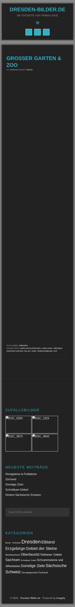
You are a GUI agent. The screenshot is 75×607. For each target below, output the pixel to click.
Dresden (23, 345)
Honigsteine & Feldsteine (21, 474)
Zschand (10, 479)
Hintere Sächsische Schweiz (23, 494)
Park (34, 351)
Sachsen (12, 560)
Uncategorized (29, 572)
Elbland (48, 542)
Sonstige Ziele (14, 484)
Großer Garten (14, 351)
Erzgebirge (15, 548)
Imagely (60, 598)
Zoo (55, 351)
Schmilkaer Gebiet (16, 489)
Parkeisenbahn (44, 351)
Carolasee (47, 348)
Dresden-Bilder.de (37, 9)
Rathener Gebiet (51, 554)
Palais (27, 351)
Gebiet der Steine (41, 548)
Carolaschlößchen (30, 348)
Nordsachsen (12, 554)
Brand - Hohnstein (13, 543)
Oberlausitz (30, 554)
